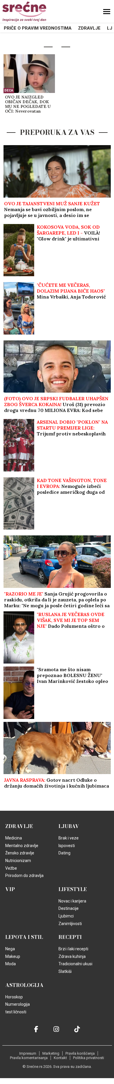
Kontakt (60, 1058)
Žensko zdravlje (19, 853)
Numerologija (17, 1004)
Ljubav (68, 826)
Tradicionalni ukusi (75, 963)
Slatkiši (65, 971)
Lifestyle (72, 889)
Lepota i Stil (24, 937)
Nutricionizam (18, 860)
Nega (10, 948)
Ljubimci (66, 916)
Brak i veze (68, 838)
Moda (10, 963)
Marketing (50, 1053)
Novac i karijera (72, 901)
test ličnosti (15, 1012)
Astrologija (24, 985)
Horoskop (14, 997)
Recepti (70, 937)
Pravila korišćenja (80, 1053)
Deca (8, 90)
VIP (10, 889)
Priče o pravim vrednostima (38, 28)
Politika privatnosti (88, 1058)
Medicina (13, 838)
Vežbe (11, 868)
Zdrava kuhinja (72, 956)
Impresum (27, 1053)
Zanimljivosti (70, 923)
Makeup (12, 956)
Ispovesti (66, 845)
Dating (64, 853)
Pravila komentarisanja (29, 1058)
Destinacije (68, 908)
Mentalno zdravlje (21, 845)
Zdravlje (89, 28)
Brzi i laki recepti (73, 948)
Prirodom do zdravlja (24, 875)
